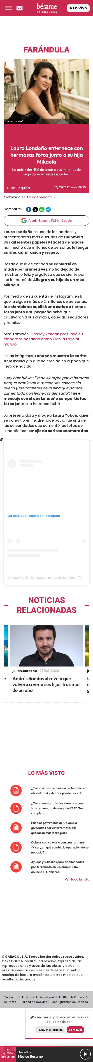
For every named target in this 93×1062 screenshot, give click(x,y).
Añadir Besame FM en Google (50, 220)
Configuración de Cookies (70, 1002)
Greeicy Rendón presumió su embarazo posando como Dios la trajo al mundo (43, 339)
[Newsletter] (19, 8)
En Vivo (79, 8)
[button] (8, 8)
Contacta (11, 997)
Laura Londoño (39, 197)
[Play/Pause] (85, 1054)
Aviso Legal (47, 997)
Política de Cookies (34, 1002)
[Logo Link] (46, 8)
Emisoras (28, 997)
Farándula (46, 50)
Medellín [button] (24, 1052)
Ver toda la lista (77, 879)
